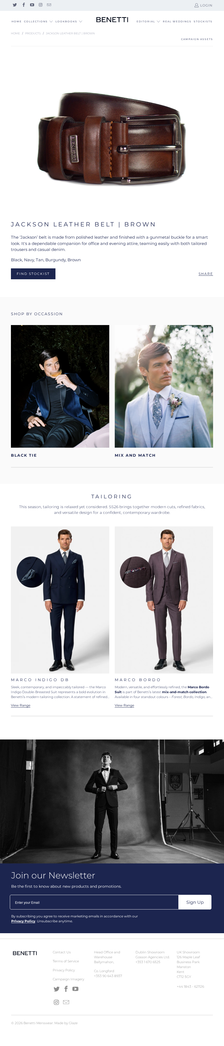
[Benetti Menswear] (112, 19)
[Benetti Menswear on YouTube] (32, 5)
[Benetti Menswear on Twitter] (14, 5)
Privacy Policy (64, 970)
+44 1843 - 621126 (190, 986)
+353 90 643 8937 (108, 976)
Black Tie (60, 391)
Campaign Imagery (68, 979)
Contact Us (62, 952)
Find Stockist (33, 274)
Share (206, 274)
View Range (124, 705)
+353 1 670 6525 (147, 962)
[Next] (213, 617)
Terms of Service (66, 961)
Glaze (73, 1023)
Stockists (203, 21)
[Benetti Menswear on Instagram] (40, 5)
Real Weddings (177, 21)
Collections (36, 21)
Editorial (146, 21)
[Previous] (16, 617)
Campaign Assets (197, 39)
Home (16, 21)
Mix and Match (164, 391)
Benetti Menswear (38, 1023)
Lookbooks (66, 21)
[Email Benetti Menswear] (48, 5)
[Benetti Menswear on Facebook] (23, 5)
